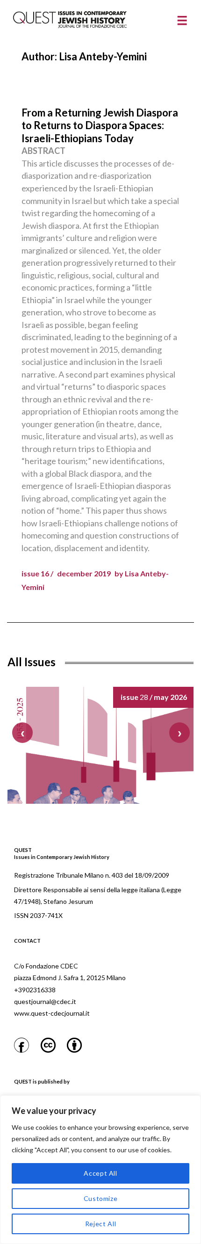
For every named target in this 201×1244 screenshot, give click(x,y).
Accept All (100, 1173)
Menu (182, 20)
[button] (179, 732)
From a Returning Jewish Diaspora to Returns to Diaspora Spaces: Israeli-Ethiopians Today (100, 125)
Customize (101, 1198)
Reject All (100, 1224)
